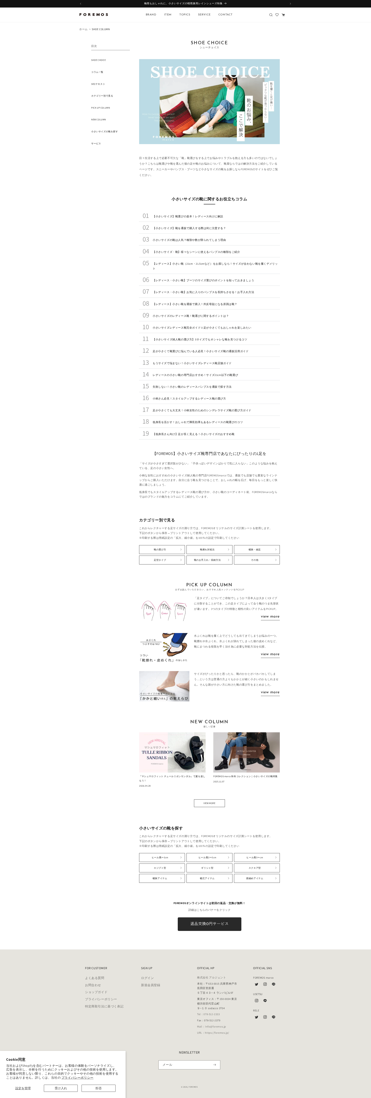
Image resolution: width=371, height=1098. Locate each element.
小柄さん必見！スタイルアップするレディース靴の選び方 (189, 398)
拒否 (98, 1088)
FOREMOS (193, 1087)
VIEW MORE (209, 803)
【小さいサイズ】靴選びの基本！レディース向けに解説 (188, 216)
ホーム (83, 29)
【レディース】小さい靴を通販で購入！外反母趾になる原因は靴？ (195, 304)
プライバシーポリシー (77, 1078)
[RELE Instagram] (265, 1018)
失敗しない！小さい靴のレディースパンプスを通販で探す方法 (192, 386)
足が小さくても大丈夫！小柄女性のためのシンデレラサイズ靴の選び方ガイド (202, 410)
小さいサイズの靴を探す (104, 131)
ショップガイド (96, 992)
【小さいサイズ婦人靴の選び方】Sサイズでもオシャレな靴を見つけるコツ (200, 339)
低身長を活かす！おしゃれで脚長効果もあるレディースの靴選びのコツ (198, 422)
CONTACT (225, 14)
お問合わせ (93, 985)
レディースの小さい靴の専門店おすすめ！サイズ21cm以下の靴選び (195, 375)
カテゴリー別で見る (102, 95)
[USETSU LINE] (265, 1001)
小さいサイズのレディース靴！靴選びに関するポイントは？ (191, 316)
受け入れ (61, 1088)
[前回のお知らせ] (80, 3)
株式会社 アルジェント (211, 977)
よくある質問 (94, 978)
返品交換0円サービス (209, 924)
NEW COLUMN (98, 119)
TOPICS (184, 14)
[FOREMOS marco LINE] (273, 985)
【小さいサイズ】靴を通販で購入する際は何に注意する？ (189, 228)
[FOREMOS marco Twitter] (256, 985)
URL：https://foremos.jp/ (213, 1032)
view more (270, 617)
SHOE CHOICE (98, 60)
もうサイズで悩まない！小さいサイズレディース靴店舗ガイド (192, 363)
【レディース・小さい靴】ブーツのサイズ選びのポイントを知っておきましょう (203, 280)
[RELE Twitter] (256, 1018)
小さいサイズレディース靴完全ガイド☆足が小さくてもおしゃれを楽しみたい (202, 327)
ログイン (147, 978)
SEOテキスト (98, 83)
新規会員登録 (150, 985)
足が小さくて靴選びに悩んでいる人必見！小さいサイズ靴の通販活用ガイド (200, 351)
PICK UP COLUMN (100, 107)
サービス (96, 143)
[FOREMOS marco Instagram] (265, 985)
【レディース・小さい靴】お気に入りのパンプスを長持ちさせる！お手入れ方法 (203, 292)
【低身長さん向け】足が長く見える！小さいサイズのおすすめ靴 (193, 434)
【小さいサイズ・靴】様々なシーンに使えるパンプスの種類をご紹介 (196, 252)
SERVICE (204, 14)
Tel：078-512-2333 (208, 1014)
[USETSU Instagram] (256, 1001)
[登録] (214, 1064)
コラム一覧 (97, 72)
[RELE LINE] (273, 1018)
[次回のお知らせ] (290, 3)
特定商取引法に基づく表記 (104, 1006)
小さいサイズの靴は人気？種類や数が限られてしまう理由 (189, 240)
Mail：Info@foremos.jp (211, 1026)
